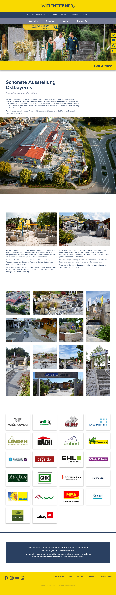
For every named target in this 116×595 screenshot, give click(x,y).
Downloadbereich (51, 556)
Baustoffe (33, 20)
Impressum (92, 577)
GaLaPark (50, 20)
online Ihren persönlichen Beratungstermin (88, 265)
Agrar (66, 20)
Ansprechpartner (60, 15)
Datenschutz (106, 577)
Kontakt (79, 577)
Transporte (82, 20)
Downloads (86, 15)
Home (27, 15)
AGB (70, 577)
